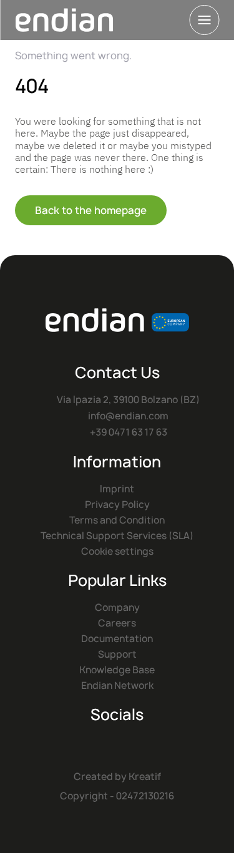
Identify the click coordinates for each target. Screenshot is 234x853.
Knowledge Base (117, 669)
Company (117, 607)
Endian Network (117, 685)
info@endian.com (128, 415)
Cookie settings (117, 551)
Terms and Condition (117, 520)
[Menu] (204, 20)
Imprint (117, 488)
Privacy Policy (117, 504)
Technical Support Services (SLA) (117, 535)
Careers (117, 623)
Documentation (117, 638)
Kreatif (145, 776)
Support (117, 654)
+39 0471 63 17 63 (128, 432)
